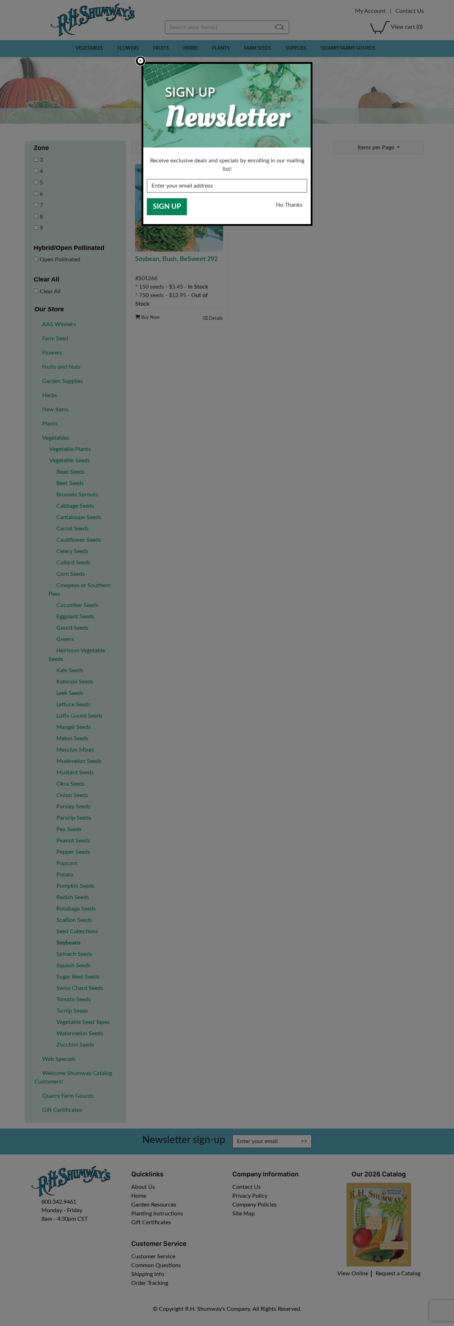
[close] (140, 61)
